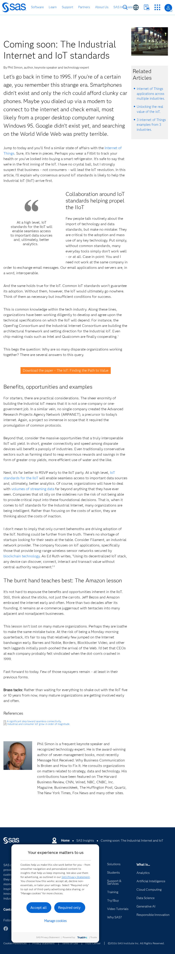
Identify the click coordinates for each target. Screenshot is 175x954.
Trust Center (92, 943)
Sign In (168, 8)
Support (67, 7)
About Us (101, 7)
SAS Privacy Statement (76, 877)
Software (37, 7)
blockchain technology (21, 556)
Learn (53, 7)
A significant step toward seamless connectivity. (34, 721)
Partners (84, 7)
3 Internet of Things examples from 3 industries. (151, 125)
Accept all (38, 907)
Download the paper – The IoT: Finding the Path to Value (65, 370)
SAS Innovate (122, 7)
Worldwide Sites (136, 7)
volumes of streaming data (32, 489)
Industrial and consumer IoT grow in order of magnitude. (38, 724)
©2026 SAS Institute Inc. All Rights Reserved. (136, 943)
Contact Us (146, 7)
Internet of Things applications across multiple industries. (151, 94)
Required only (69, 907)
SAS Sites (157, 7)
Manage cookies (55, 921)
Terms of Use (70, 943)
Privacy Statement (43, 943)
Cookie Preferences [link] (15, 943)
